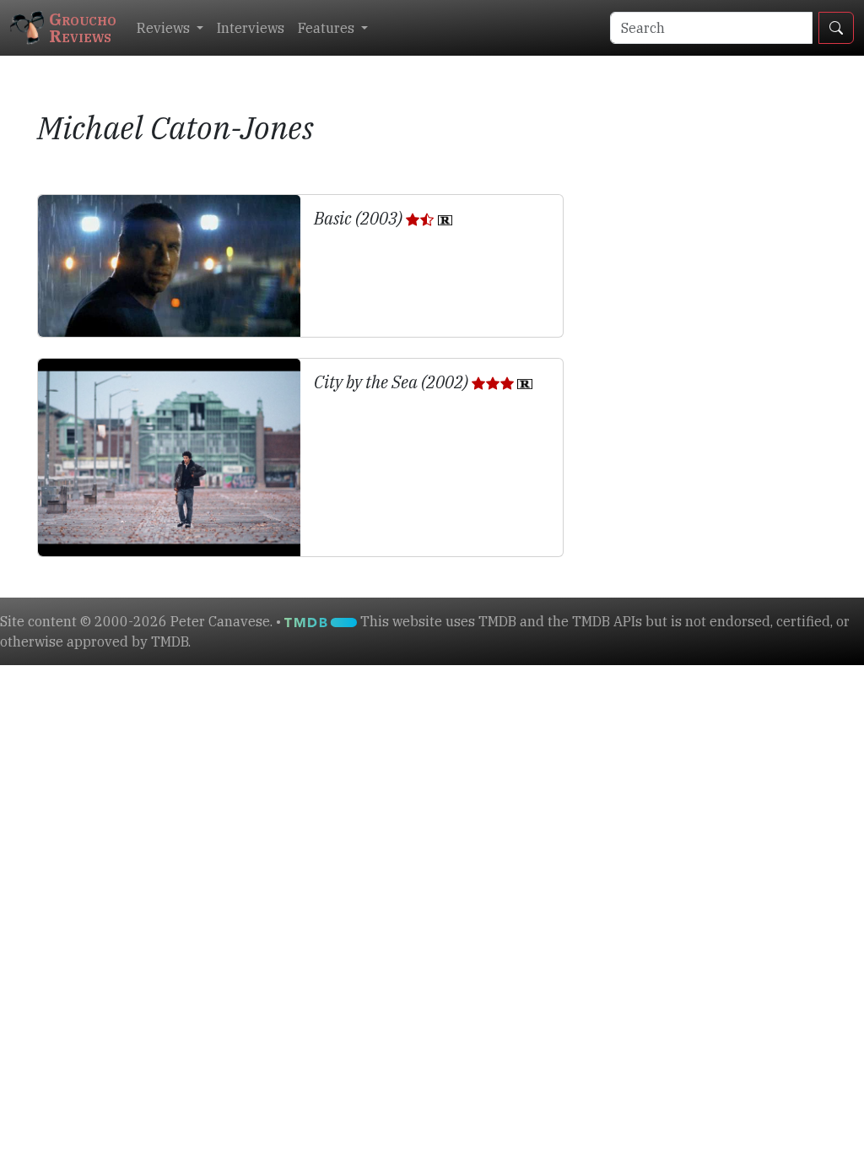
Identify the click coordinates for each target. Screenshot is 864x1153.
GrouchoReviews (82, 27)
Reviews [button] (165, 27)
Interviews (250, 27)
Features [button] (328, 27)
